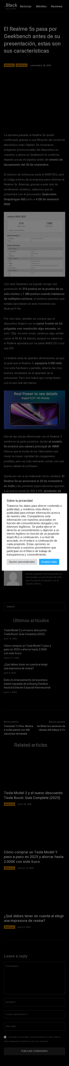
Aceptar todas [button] (49, 561)
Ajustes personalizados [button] (22, 561)
